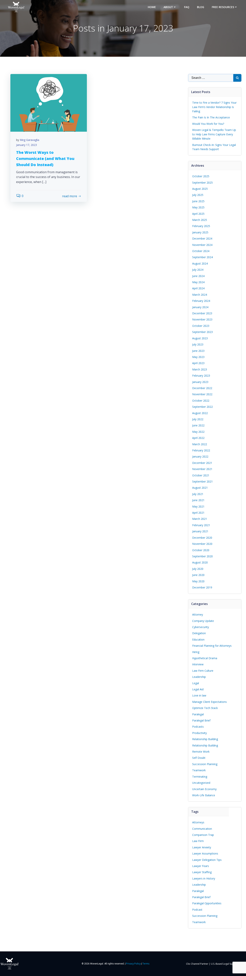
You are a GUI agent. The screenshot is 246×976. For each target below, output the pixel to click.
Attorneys (198, 822)
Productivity (199, 733)
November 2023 (202, 319)
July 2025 (197, 195)
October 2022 (200, 400)
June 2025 (198, 201)
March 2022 (199, 444)
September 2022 (202, 407)
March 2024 (199, 294)
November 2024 (202, 245)
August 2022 (200, 413)
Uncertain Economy (204, 789)
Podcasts (198, 726)
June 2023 (198, 351)
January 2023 (200, 382)
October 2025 (200, 176)
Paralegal (198, 714)
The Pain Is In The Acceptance (211, 117)
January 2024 (200, 307)
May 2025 (198, 207)
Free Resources (223, 7)
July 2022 (197, 419)
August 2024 (200, 263)
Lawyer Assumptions (205, 853)
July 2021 (197, 494)
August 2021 (200, 487)
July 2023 (197, 344)
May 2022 (198, 432)
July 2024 (197, 269)
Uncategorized (201, 783)
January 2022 (200, 456)
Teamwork (199, 770)
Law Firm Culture (202, 670)
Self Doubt (198, 758)
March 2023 (199, 369)
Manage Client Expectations (209, 702)
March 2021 (199, 519)
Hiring (195, 652)
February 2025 (201, 226)
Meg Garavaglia (29, 140)
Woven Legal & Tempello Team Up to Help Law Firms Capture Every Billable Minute (214, 134)
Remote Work (200, 751)
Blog (200, 7)
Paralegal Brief (201, 720)
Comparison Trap (203, 835)
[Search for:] (211, 78)
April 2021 (198, 512)
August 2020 (200, 562)
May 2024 (198, 282)
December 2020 (202, 537)
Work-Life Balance (203, 795)
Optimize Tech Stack (205, 708)
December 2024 (202, 238)
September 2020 (202, 556)
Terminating (199, 776)
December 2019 (202, 587)
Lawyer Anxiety (201, 847)
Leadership (199, 677)
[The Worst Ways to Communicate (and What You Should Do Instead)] (48, 103)
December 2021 (202, 463)
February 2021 (201, 525)
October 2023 (200, 326)
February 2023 (201, 375)
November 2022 (202, 394)
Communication (202, 828)
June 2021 (198, 500)
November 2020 (202, 544)
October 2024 (200, 251)
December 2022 (202, 388)
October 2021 (200, 475)
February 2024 (201, 301)
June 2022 (198, 425)
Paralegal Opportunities (206, 903)
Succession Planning (204, 764)
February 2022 (201, 450)
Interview (198, 664)
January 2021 (200, 531)
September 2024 (202, 257)
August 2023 (200, 338)
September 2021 (202, 481)
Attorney (197, 614)
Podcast (197, 909)
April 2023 (198, 363)
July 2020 (197, 569)
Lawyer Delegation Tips (207, 860)
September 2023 (202, 332)
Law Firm (198, 841)
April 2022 (198, 438)
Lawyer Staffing (202, 872)
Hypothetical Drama (204, 658)
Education (198, 639)
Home (152, 7)
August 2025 (200, 189)
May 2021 (198, 506)
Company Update (203, 621)
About (168, 7)
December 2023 (202, 313)
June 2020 (198, 575)
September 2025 (202, 182)
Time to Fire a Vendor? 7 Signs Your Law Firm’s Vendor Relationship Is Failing (214, 107)
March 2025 (199, 220)
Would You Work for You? (208, 124)
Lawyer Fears (200, 866)
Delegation (199, 633)
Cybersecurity (200, 627)
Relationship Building (205, 739)
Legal (195, 683)
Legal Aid (198, 689)
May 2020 (198, 581)
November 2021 (202, 469)
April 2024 (198, 288)
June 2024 (198, 276)
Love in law (199, 695)
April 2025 (198, 214)
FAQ (186, 7)
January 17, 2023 (26, 145)
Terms (145, 963)
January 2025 (200, 232)
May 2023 (198, 357)
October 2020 (200, 550)
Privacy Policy (133, 963)
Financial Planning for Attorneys (212, 645)
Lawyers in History (203, 878)
